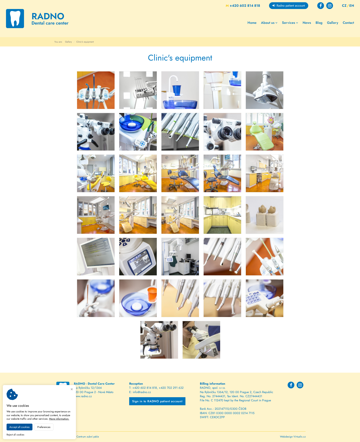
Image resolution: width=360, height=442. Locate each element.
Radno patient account (291, 5)
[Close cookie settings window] (71, 389)
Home (252, 23)
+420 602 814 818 (243, 5)
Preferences (43, 427)
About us (267, 23)
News (307, 23)
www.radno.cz (83, 396)
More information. (59, 419)
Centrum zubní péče (87, 436)
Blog (319, 23)
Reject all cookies (15, 434)
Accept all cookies (19, 427)
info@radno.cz (142, 392)
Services (288, 23)
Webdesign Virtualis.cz (293, 436)
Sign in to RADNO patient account (157, 401)
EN (351, 5)
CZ (344, 5)
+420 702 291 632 (171, 388)
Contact (348, 23)
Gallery (332, 23)
